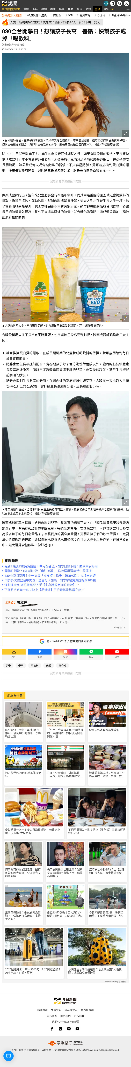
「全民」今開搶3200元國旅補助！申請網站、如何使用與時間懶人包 (65, 733)
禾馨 (48, 665)
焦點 (26, 9)
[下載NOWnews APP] (112, 3)
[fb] (51, 1028)
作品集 (118, 627)
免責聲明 (56, 1010)
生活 (97, 9)
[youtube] (77, 1028)
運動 (70, 9)
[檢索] (119, 3)
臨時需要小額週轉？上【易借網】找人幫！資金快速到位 (107, 871)
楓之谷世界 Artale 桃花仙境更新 (23, 774)
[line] (69, 1028)
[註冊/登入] (126, 3)
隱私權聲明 (71, 1010)
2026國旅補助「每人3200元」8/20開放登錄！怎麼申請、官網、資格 (33, 971)
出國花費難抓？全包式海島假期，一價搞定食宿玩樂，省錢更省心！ (23, 916)
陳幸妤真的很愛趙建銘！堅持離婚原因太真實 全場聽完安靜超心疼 (23, 872)
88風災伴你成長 (37, 15)
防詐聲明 (42, 1010)
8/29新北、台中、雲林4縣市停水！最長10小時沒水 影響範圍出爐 (23, 733)
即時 (35, 9)
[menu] (128, 9)
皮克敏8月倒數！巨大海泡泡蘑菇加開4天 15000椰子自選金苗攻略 (65, 914)
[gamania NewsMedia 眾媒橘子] (65, 1043)
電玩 (107, 9)
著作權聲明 (87, 1010)
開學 (8, 665)
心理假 (101, 15)
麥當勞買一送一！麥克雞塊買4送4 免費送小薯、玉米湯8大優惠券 (32, 831)
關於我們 (65, 1016)
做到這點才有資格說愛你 (104, 730)
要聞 (44, 9)
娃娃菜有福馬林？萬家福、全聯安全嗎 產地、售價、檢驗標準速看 (107, 774)
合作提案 (79, 1016)
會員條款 (52, 1016)
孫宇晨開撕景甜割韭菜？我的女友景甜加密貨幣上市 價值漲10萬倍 (65, 872)
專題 (53, 9)
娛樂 (61, 9)
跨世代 (57, 15)
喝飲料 (35, 665)
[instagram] (60, 1028)
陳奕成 (62, 665)
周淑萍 (10, 44)
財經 (88, 9)
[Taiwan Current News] (105, 3)
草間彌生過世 (11, 9)
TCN (70, 15)
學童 (20, 665)
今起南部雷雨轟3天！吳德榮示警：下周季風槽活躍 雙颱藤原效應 (107, 914)
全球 (79, 9)
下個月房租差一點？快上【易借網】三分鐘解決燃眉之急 (97, 831)
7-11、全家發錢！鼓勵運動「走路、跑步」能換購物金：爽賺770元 (65, 774)
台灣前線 (84, 15)
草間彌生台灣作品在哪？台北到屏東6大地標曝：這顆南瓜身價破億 (95, 971)
